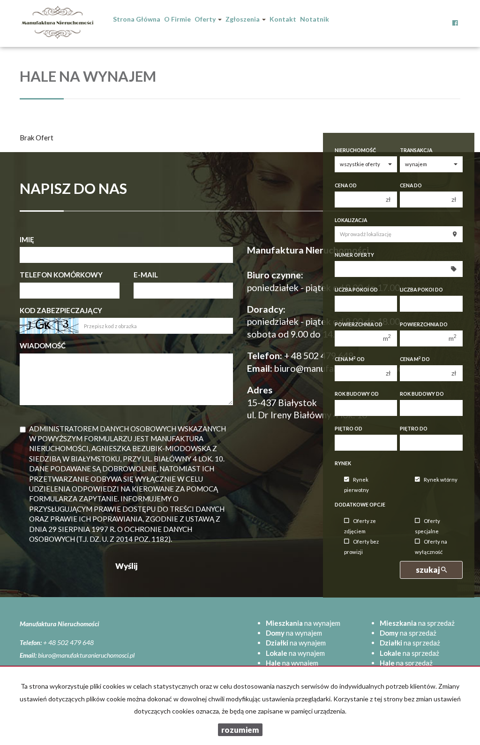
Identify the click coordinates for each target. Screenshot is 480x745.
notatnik (314, 19)
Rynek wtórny (441, 479)
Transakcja (416, 150)
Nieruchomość (355, 150)
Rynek (343, 463)
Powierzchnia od (358, 324)
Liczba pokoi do (421, 289)
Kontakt (283, 19)
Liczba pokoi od (356, 289)
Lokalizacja (351, 220)
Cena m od (350, 359)
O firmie (177, 19)
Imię (27, 239)
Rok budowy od (357, 394)
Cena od (346, 185)
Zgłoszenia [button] (243, 19)
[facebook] (455, 16)
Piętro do (414, 428)
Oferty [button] (206, 19)
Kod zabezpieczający (61, 310)
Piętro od (348, 428)
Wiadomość (43, 345)
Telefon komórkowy (61, 274)
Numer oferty (354, 255)
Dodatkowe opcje (360, 504)
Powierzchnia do (424, 324)
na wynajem (303, 623)
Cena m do (415, 359)
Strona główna (136, 19)
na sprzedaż (417, 623)
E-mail (146, 274)
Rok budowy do (422, 394)
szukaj (428, 570)
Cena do (411, 185)
